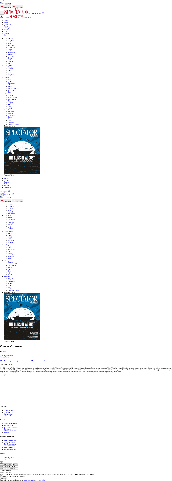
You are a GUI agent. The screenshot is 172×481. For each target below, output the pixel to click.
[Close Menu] (2, 194)
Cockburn (11, 40)
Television (11, 90)
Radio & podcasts (13, 88)
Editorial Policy (9, 416)
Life (5, 94)
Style (9, 106)
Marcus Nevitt (4, 357)
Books (10, 81)
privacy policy (41, 480)
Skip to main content (6, 1)
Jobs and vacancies (10, 431)
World (10, 70)
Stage (9, 92)
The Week (11, 111)
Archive (6, 33)
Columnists (11, 115)
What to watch (12, 97)
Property (10, 103)
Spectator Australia (10, 440)
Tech (9, 44)
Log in (15, 464)
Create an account (6, 464)
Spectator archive (9, 446)
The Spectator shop (10, 444)
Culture (10, 42)
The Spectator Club (10, 449)
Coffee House (8, 65)
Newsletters (7, 24)
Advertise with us (9, 412)
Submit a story (8, 414)
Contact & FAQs (9, 410)
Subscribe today (9, 457)
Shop (5, 35)
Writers (6, 22)
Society (10, 69)
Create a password (6, 470)
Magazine (11, 45)
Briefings (7, 28)
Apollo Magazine (9, 442)
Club (5, 31)
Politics (10, 38)
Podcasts (6, 26)
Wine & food (12, 99)
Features (10, 113)
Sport (9, 104)
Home (6, 20)
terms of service (29, 480)
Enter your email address (8, 466)
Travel (10, 101)
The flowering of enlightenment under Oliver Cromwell (22, 361)
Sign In (39, 13)
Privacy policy (8, 425)
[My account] (43, 13)
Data (9, 72)
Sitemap (6, 432)
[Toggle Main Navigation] (2, 13)
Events (6, 29)
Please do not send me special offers (13, 476)
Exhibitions (11, 83)
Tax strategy (8, 429)
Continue (3, 478)
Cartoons (11, 122)
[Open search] (1, 192)
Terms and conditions (10, 427)
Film (9, 85)
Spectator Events (9, 447)
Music (10, 86)
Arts (9, 79)
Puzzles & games (13, 124)
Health (10, 108)
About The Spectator (10, 423)
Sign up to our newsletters (12, 459)
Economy (11, 74)
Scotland (10, 76)
